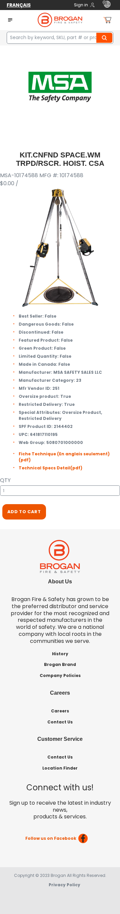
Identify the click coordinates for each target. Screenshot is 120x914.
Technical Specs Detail (50, 468)
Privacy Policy (64, 885)
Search (105, 38)
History (60, 654)
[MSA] (60, 86)
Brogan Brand (60, 664)
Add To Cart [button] (24, 511)
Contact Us (60, 722)
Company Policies (60, 675)
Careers (60, 711)
